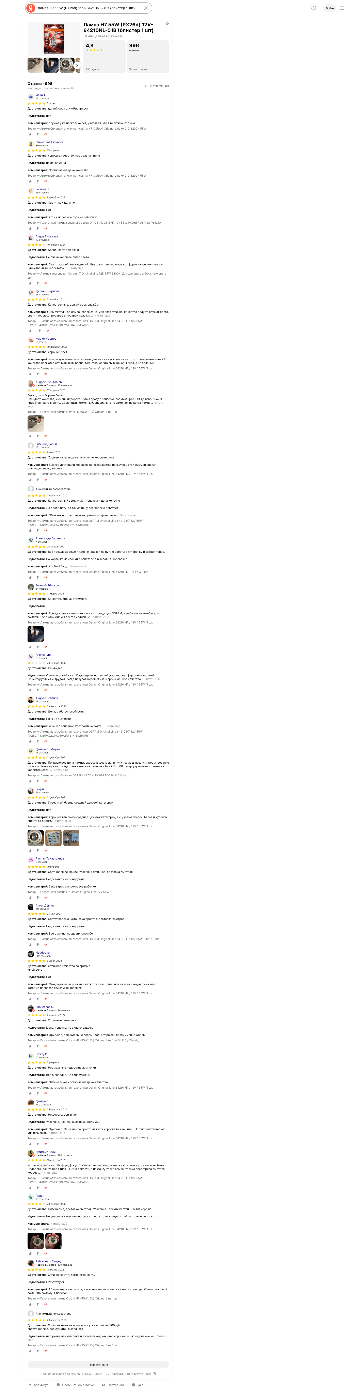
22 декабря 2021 (56, 757)
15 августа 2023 (56, 1160)
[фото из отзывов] (36, 423)
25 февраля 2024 (57, 1109)
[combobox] (88, 8)
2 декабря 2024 (56, 1015)
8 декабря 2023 (56, 197)
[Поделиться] (167, 23)
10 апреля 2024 (56, 244)
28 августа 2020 (57, 706)
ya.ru (141, 1385)
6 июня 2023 (54, 960)
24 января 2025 (56, 1203)
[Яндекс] (30, 8)
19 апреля (53, 866)
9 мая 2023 (53, 452)
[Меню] (342, 8)
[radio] (30, 134)
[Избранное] (313, 8)
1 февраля (53, 1062)
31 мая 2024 (54, 913)
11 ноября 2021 (56, 299)
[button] (35, 65)
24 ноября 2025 (56, 662)
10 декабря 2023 (57, 346)
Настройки (116, 1385)
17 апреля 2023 (56, 390)
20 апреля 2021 (56, 546)
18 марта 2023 (55, 1269)
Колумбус (41, 1385)
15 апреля (53, 150)
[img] (36, 103)
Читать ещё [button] (75, 268)
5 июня (51, 103)
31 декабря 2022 (57, 797)
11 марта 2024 (55, 593)
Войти (330, 8)
